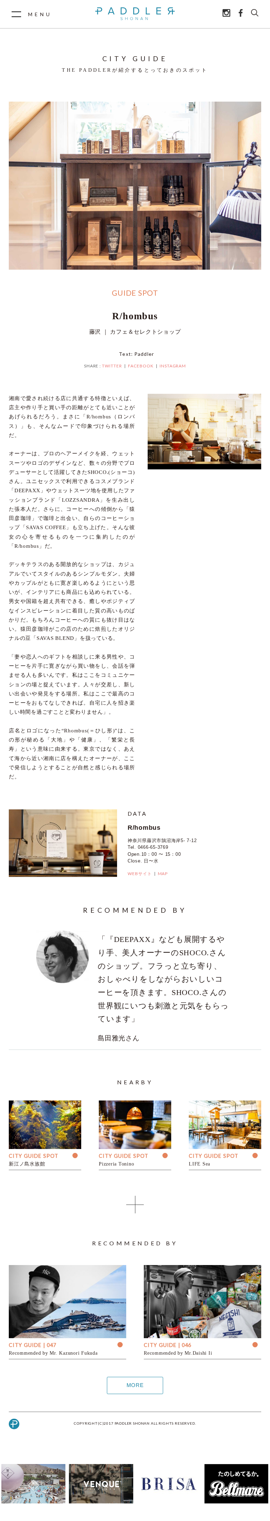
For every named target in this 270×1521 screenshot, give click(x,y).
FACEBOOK (141, 365)
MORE (135, 1385)
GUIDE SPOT (135, 292)
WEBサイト (140, 873)
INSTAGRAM (173, 365)
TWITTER (112, 365)
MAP (163, 873)
